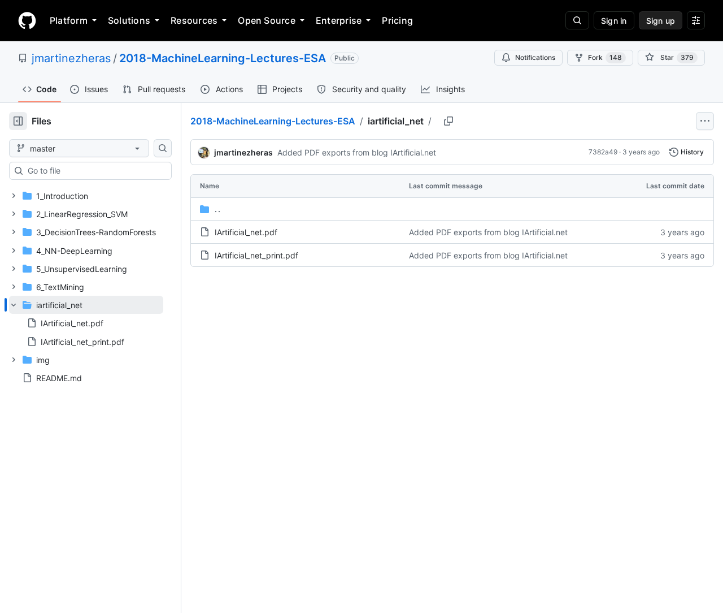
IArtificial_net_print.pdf (256, 255)
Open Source (266, 20)
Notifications (535, 57)
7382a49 (603, 152)
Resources (194, 20)
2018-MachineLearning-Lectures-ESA (222, 58)
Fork (605, 57)
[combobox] (95, 170)
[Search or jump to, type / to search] (577, 20)
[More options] (705, 121)
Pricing (397, 20)
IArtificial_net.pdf (246, 232)
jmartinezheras (71, 58)
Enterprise (339, 20)
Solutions (129, 20)
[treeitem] (86, 323)
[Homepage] (27, 20)
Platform (69, 20)
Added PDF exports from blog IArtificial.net (356, 152)
